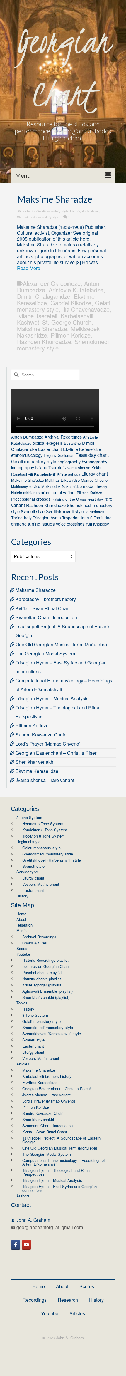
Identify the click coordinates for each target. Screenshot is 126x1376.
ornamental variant (58, 492)
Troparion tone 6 (77, 518)
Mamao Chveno (94, 480)
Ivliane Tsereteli (37, 315)
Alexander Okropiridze (52, 283)
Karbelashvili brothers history (46, 599)
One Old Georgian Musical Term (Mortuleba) (61, 644)
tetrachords (94, 511)
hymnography (94, 461)
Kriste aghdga (68, 474)
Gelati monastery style (52, 211)
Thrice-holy (21, 518)
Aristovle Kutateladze (76, 290)
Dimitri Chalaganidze (43, 296)
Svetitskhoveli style (65, 511)
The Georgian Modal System (45, 653)
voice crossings (70, 524)
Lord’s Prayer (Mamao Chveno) (48, 743)
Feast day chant (92, 455)
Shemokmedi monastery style (38, 216)
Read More (28, 268)
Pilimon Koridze (71, 335)
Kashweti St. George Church (54, 322)
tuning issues (41, 523)
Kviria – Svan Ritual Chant (43, 608)
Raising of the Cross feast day (77, 499)
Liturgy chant (94, 473)
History (75, 211)
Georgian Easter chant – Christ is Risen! (57, 752)
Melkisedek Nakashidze (61, 486)
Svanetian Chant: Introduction (46, 617)
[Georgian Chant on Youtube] (26, 1245)
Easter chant (50, 449)
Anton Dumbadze (27, 437)
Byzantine (72, 443)
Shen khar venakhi (35, 762)
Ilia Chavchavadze (86, 309)
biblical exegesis (48, 443)
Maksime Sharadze (42, 328)
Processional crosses (30, 499)
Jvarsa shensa (77, 467)
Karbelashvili (77, 315)
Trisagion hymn (47, 518)
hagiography (69, 461)
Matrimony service (25, 486)
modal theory (95, 486)
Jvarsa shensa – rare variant (45, 780)
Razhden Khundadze (44, 341)
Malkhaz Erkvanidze (62, 480)
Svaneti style (33, 511)
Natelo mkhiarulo (25, 492)
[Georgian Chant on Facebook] (15, 1245)
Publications (90, 211)
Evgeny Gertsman (59, 455)
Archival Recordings (63, 437)
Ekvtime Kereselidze (82, 449)
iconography (22, 467)
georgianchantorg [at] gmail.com (49, 1227)
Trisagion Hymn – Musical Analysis (52, 698)
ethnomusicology (26, 455)
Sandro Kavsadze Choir (40, 734)
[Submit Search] (15, 375)
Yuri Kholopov (97, 524)
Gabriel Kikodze (70, 302)
